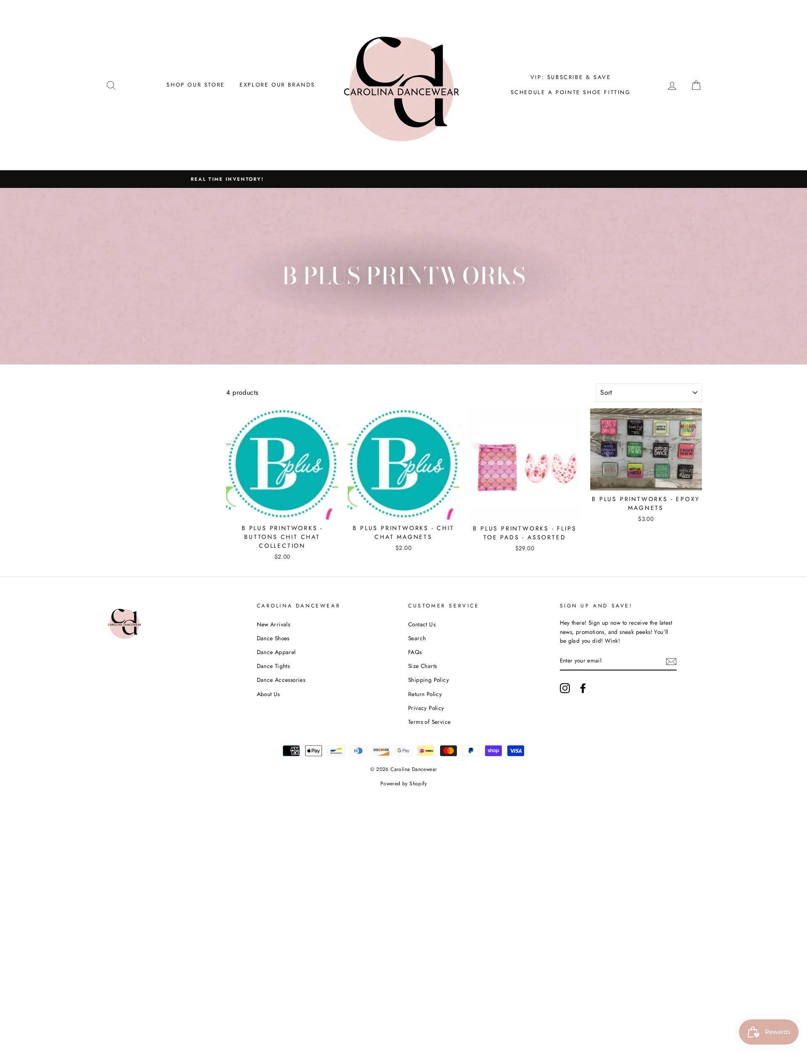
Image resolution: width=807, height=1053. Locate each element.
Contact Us (421, 624)
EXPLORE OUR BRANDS (277, 85)
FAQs (415, 652)
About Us (268, 694)
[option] (403, 179)
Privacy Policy (426, 708)
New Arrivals (273, 624)
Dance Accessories (281, 680)
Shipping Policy (428, 680)
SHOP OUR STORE (195, 85)
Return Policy (425, 694)
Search (417, 638)
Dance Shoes (273, 638)
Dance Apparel (276, 652)
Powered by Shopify (403, 783)
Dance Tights (273, 666)
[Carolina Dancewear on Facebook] (583, 688)
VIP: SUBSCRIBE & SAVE (570, 77)
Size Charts (422, 666)
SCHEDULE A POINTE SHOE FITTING (571, 92)
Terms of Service (429, 722)
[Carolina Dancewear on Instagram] (565, 688)
